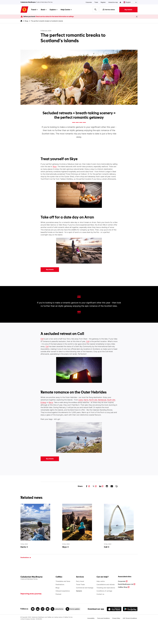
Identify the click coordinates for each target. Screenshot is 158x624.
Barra (51, 402)
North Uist (93, 400)
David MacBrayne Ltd (125, 584)
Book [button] (43, 10)
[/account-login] (120, 2)
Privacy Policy (116, 618)
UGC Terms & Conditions (130, 618)
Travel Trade (80, 584)
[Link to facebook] (33, 609)
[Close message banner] (137, 16)
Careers (79, 591)
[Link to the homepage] (37, 578)
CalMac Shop (122, 587)
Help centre (101, 581)
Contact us (100, 594)
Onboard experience (63, 591)
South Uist (111, 400)
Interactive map (113, 2)
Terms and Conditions (103, 618)
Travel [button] (33, 10)
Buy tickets (128, 9)
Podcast (58, 594)
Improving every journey (31, 594)
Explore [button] (53, 10)
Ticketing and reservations (106, 588)
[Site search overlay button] (95, 9)
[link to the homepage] (21, 21)
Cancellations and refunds (106, 584)
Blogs (26, 21)
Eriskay (43, 402)
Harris (86, 400)
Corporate (89, 2)
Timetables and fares (63, 581)
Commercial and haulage (84, 588)
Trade (96, 2)
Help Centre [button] (65, 10)
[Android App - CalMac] (130, 609)
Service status (110, 9)
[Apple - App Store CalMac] (114, 609)
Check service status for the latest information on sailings (55, 16)
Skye (55, 166)
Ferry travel (80, 581)
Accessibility (90, 618)
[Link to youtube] (47, 609)
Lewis (80, 400)
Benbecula (102, 400)
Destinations (24, 557)
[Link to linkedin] (38, 609)
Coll (42, 339)
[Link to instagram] (42, 609)
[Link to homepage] (24, 9)
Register (103, 2)
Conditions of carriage (104, 591)
